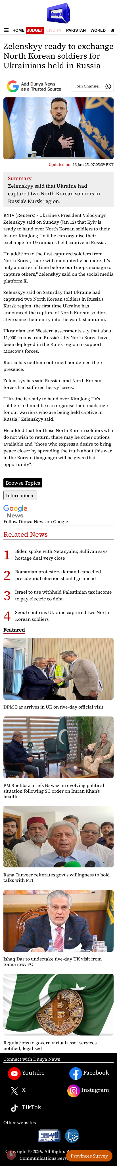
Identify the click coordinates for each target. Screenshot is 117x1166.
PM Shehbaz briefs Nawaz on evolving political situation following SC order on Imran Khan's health (53, 790)
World (98, 30)
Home (18, 30)
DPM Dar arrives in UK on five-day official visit (53, 707)
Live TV (53, 30)
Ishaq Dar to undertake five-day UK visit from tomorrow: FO (52, 961)
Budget (34, 30)
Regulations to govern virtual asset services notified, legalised (50, 1045)
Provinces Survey (89, 1156)
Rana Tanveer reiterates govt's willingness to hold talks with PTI (56, 877)
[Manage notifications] (11, 1154)
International (20, 495)
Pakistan (76, 30)
